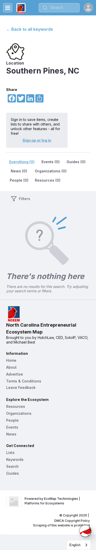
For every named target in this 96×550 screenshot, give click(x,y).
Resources (15, 406)
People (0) (19, 180)
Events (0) (50, 162)
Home (11, 360)
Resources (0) (47, 180)
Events (12, 427)
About (11, 367)
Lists (10, 452)
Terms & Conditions (23, 381)
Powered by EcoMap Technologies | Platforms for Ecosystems (53, 501)
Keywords (15, 459)
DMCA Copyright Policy (72, 521)
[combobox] (59, 7)
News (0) (19, 171)
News (11, 434)
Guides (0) (76, 162)
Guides (12, 473)
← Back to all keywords (29, 29)
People (12, 420)
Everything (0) (22, 162)
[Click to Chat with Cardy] (85, 531)
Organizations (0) (51, 171)
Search (12, 466)
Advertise (14, 374)
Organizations (18, 413)
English (74, 545)
